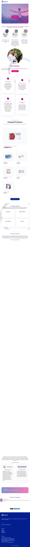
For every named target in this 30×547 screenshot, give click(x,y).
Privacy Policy (3, 532)
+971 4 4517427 (6, 538)
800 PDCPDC (5, 542)
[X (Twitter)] (8, 524)
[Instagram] (6, 524)
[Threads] (10, 524)
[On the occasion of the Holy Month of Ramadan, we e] (18, 504)
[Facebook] (4, 524)
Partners (3, 531)
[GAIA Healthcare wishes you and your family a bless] (11, 505)
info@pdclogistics (10, 542)
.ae (13, 542)
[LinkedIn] (2, 524)
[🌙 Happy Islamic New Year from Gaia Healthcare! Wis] (3, 505)
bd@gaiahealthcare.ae (11, 538)
